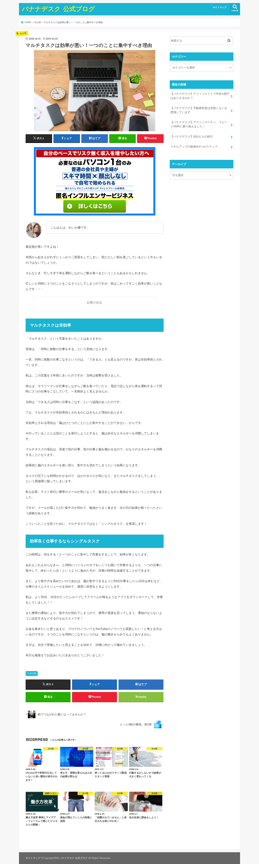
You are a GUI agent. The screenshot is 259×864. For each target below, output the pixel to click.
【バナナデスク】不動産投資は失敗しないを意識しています (198, 110)
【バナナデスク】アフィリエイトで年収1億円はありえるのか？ (199, 95)
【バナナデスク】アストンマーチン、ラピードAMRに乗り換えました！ (198, 124)
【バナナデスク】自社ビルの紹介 (191, 136)
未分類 (33, 673)
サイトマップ (219, 7)
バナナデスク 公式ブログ (58, 8)
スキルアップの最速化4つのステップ (193, 146)
